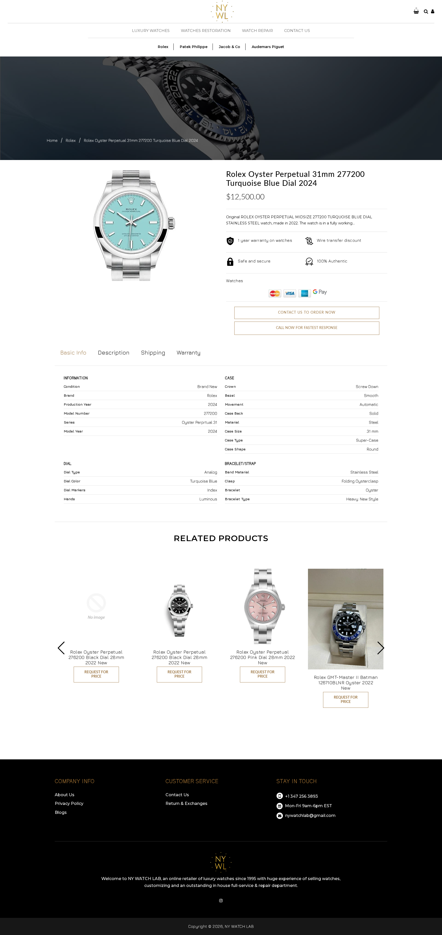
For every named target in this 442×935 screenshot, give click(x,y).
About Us (64, 794)
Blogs (61, 812)
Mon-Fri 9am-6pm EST (308, 805)
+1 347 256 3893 (301, 796)
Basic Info (73, 352)
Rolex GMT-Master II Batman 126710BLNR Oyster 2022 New (346, 683)
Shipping (153, 352)
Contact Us (177, 794)
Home (52, 140)
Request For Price (96, 674)
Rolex (71, 140)
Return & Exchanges (186, 803)
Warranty (189, 352)
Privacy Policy (69, 803)
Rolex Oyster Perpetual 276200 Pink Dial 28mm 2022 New (262, 657)
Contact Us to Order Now (307, 312)
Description (113, 352)
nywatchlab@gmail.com (310, 815)
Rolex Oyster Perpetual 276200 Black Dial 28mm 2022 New (96, 657)
